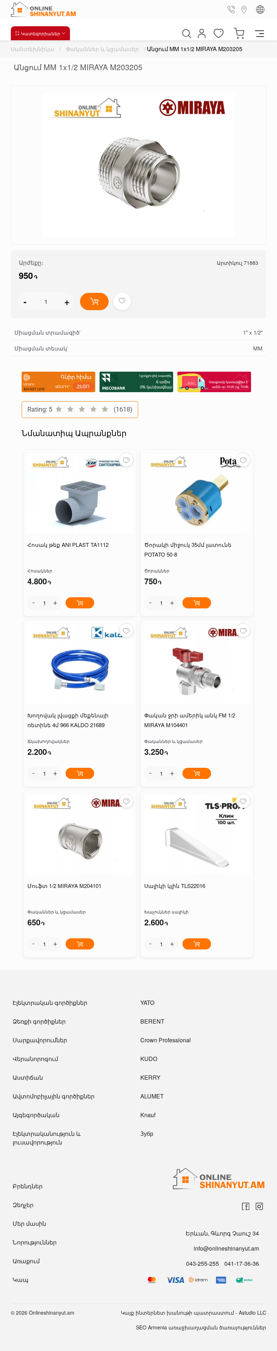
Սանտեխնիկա (32, 49)
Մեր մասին (29, 1223)
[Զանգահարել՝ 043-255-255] (233, 9)
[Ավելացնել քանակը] (55, 603)
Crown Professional (165, 1040)
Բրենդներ (28, 1186)
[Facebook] (246, 1206)
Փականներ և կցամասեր (102, 49)
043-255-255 (202, 1263)
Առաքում (26, 1261)
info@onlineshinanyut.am (226, 1248)
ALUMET (152, 1096)
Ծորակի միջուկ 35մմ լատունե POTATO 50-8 (188, 549)
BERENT (152, 1021)
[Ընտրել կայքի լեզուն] (260, 9)
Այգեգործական (36, 1115)
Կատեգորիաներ (40, 33)
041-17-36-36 (241, 1263)
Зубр (146, 1133)
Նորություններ (35, 1242)
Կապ (20, 1279)
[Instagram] (259, 1206)
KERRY (150, 1077)
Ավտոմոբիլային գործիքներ (53, 1096)
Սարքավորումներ (40, 1040)
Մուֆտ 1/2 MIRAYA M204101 (64, 885)
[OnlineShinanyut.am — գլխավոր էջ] (45, 9)
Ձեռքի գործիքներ (39, 1021)
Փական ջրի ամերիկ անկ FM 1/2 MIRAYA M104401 (189, 720)
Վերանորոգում (35, 1059)
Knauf (147, 1115)
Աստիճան (28, 1077)
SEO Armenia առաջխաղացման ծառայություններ (201, 1327)
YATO (147, 1002)
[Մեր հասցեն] (244, 9)
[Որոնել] (186, 33)
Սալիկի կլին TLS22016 (174, 885)
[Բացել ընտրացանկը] (259, 33)
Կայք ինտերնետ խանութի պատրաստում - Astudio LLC (193, 1312)
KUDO (148, 1059)
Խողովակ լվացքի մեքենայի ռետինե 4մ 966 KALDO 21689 (68, 720)
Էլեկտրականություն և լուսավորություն (47, 1137)
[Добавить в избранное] (122, 301)
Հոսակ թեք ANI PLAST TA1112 (68, 544)
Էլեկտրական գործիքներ (50, 1002)
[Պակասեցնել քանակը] (33, 603)
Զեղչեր (23, 1205)
